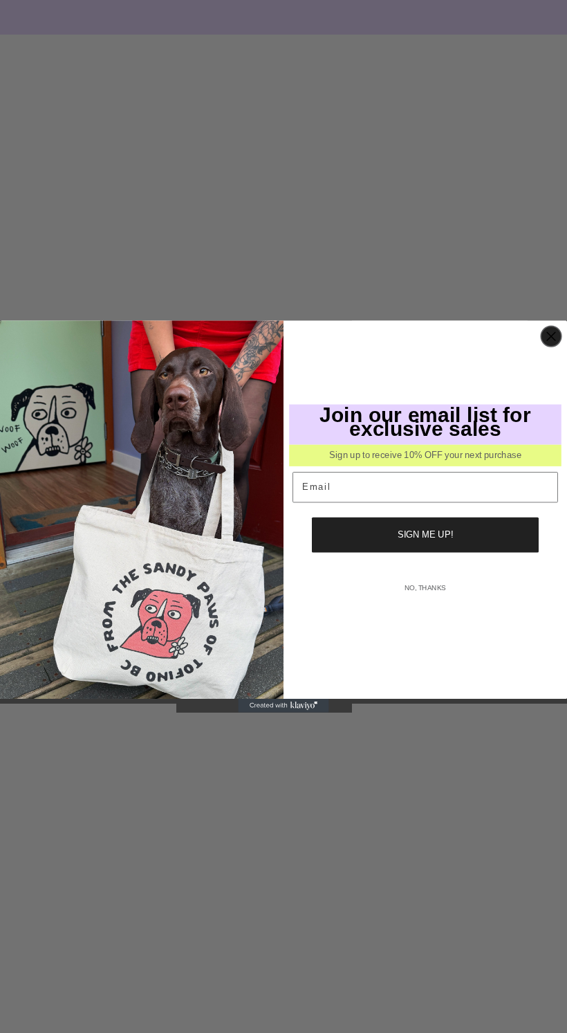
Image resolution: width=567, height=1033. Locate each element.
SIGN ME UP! (425, 535)
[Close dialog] (551, 337)
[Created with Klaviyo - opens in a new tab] (283, 706)
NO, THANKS (425, 588)
